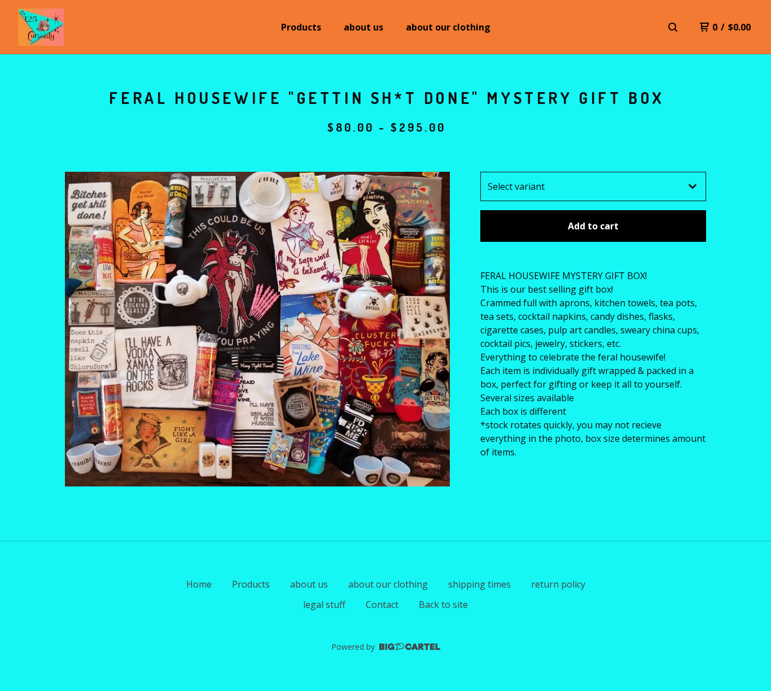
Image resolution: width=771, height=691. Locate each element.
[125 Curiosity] (41, 27)
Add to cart (593, 226)
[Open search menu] (673, 27)
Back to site (443, 604)
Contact (382, 604)
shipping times (479, 584)
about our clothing (448, 27)
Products (301, 27)
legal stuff (324, 604)
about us (363, 27)
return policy (558, 584)
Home (199, 584)
